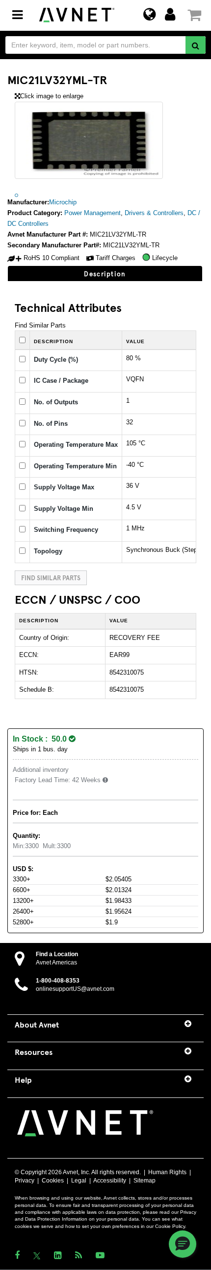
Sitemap (144, 1180)
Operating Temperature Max (76, 444)
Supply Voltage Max (64, 487)
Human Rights (167, 1172)
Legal (78, 1180)
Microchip (63, 202)
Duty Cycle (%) (56, 359)
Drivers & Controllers (154, 213)
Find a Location (57, 954)
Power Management (92, 213)
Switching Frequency (66, 529)
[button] (182, 1244)
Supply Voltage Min (63, 508)
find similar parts (50, 577)
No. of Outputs (56, 402)
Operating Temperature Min (75, 466)
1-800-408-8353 (57, 980)
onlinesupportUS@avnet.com (75, 988)
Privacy (24, 1180)
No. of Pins (51, 423)
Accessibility (109, 1180)
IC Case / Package (61, 380)
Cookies (53, 1180)
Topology (48, 551)
